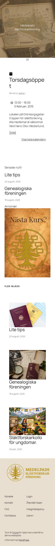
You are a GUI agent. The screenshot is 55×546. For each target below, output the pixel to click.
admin (22, 93)
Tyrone (15, 532)
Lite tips (12, 174)
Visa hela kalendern (33, 139)
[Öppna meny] (27, 59)
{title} (12, 132)
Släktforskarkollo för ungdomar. (25, 440)
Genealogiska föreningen (18, 191)
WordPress (24, 539)
